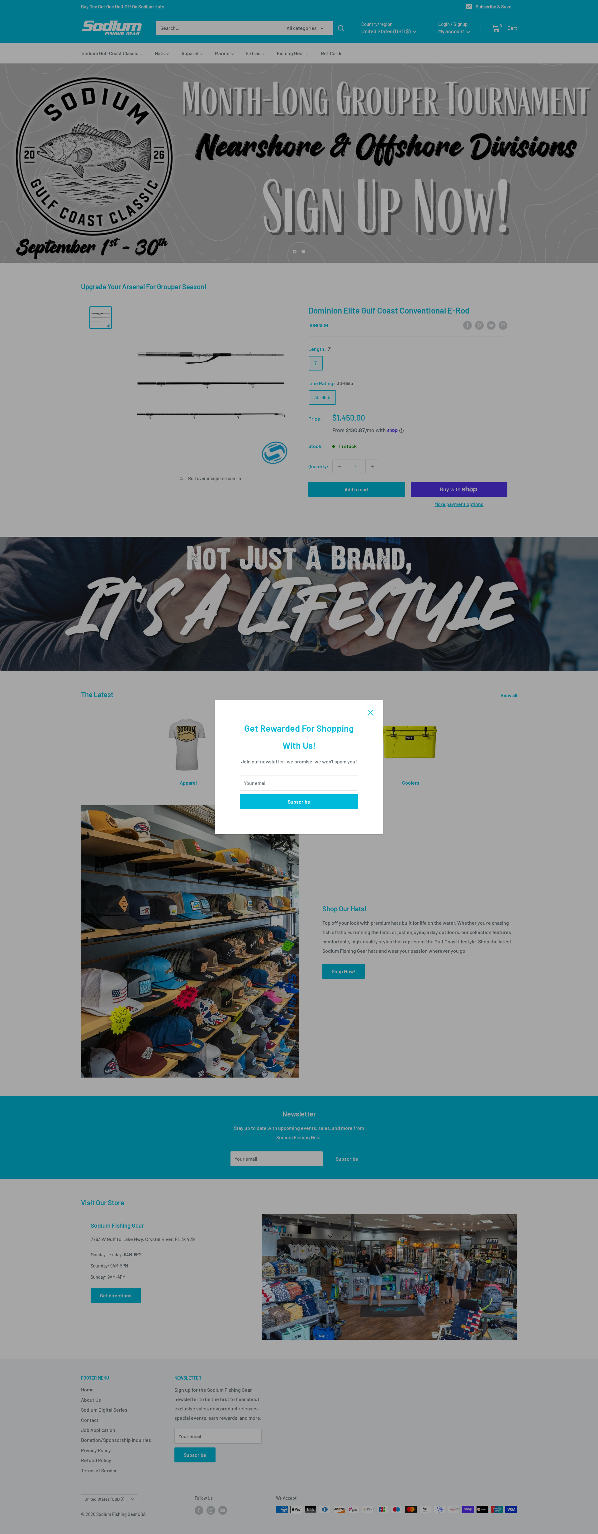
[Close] (371, 712)
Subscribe (299, 802)
